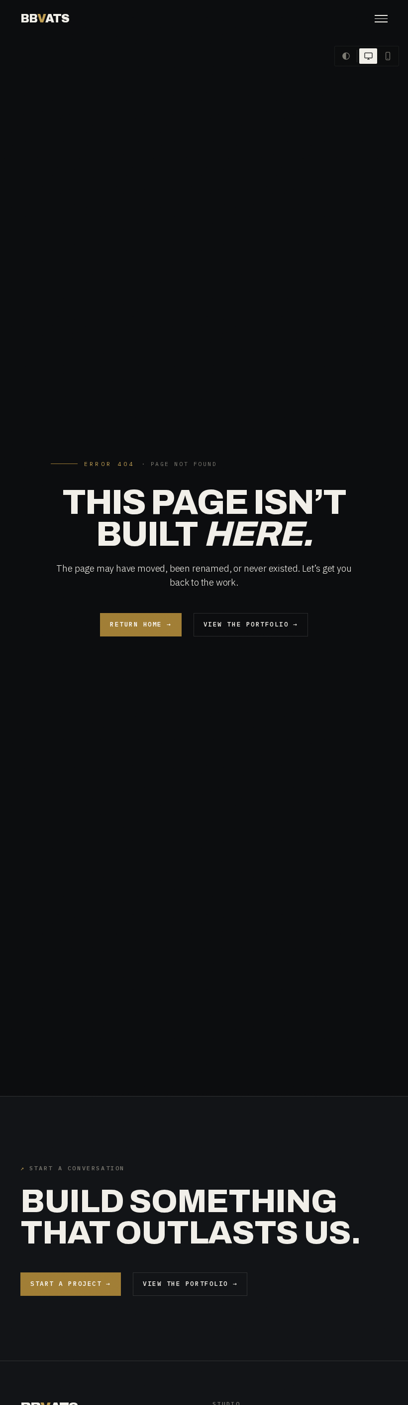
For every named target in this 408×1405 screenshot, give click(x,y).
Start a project (70, 1283)
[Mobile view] (388, 56)
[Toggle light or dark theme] (346, 56)
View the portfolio (251, 624)
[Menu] (381, 18)
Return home (140, 624)
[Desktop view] (368, 56)
